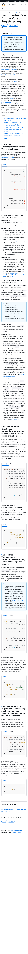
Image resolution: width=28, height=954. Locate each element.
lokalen (15, 81)
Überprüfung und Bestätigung (9, 75)
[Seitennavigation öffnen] (2, 8)
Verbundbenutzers (6, 83)
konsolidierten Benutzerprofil (9, 69)
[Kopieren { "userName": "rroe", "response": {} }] (23, 786)
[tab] (4, 164)
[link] (24, 12)
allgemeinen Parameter (7, 157)
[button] (7, 33)
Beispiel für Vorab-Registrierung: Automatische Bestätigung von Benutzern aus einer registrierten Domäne (15, 123)
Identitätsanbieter (6, 102)
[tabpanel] (14, 189)
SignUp (11, 98)
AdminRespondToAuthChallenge (11, 275)
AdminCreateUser (21, 104)
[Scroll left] (8, 5)
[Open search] (25, 4)
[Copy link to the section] (2, 144)
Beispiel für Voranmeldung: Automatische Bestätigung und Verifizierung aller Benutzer (14, 129)
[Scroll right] (21, 5)
